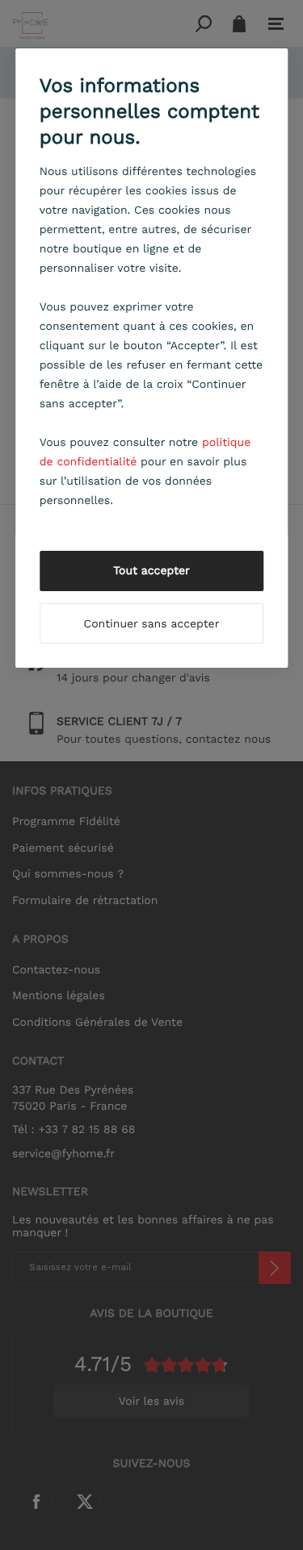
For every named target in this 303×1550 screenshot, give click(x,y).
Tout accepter (151, 571)
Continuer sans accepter (152, 624)
